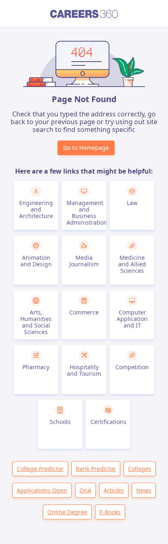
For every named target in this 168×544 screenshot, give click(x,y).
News (143, 490)
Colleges (139, 469)
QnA (85, 490)
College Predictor (40, 469)
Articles (114, 490)
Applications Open (42, 490)
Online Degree (67, 512)
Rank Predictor (96, 469)
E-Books (110, 512)
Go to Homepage (86, 148)
